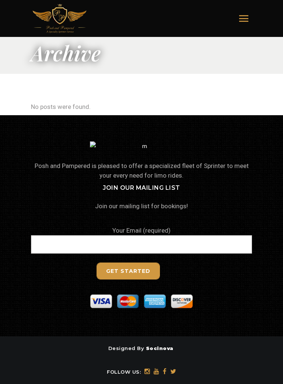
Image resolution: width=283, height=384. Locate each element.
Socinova (160, 348)
